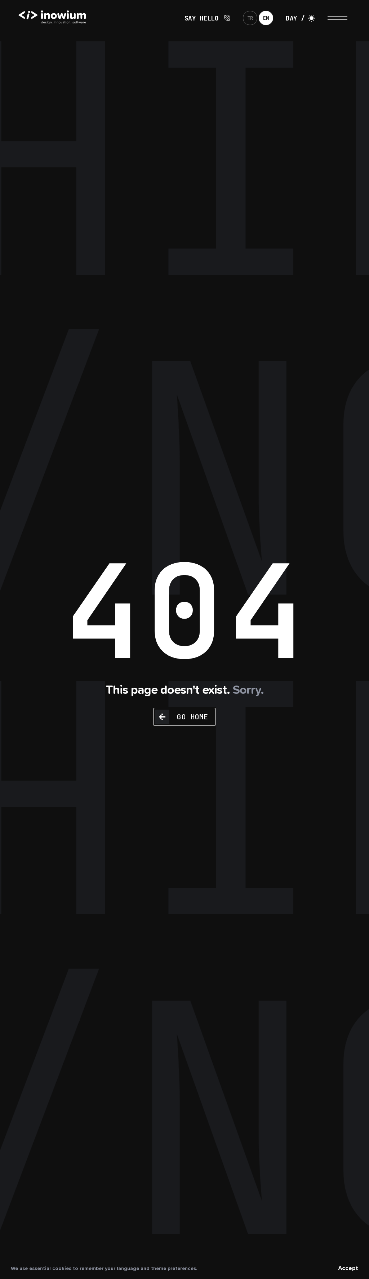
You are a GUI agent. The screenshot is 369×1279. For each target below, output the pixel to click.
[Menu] (337, 18)
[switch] (300, 18)
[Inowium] (65, 31)
